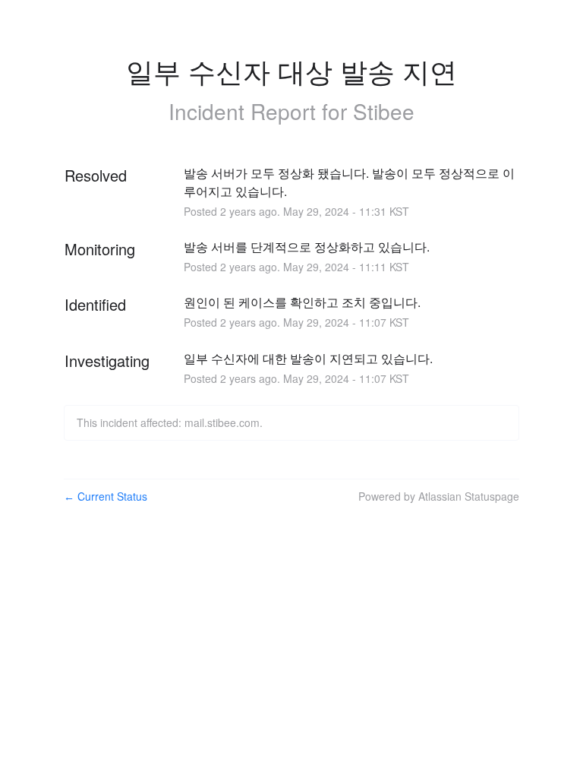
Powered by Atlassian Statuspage (438, 496)
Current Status (105, 496)
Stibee (383, 111)
